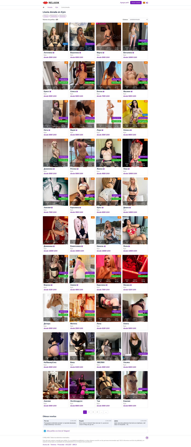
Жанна (100, 169)
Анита (126, 324)
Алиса (73, 91)
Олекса (126, 130)
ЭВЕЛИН (100, 362)
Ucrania (50, 7)
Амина (73, 285)
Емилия (126, 401)
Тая (98, 401)
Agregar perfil (124, 2)
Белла (99, 91)
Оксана (126, 285)
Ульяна (126, 362)
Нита (46, 130)
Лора (99, 130)
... (101, 412)
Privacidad (60, 444)
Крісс (99, 207)
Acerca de (46, 444)
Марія (72, 130)
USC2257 (68, 444)
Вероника (74, 53)
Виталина (127, 53)
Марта (99, 53)
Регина (73, 169)
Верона (47, 285)
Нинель (100, 246)
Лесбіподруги (76, 401)
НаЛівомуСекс (50, 362)
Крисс (46, 91)
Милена (73, 324)
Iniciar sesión (136, 2)
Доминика (48, 169)
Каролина (74, 207)
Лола (125, 246)
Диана (126, 207)
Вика (72, 362)
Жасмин (126, 91)
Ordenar (125, 19)
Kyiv (56, 7)
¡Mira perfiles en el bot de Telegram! (58, 431)
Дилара (47, 324)
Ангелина (48, 53)
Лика (125, 169)
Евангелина (75, 246)
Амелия (47, 207)
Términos (53, 444)
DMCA (75, 444)
